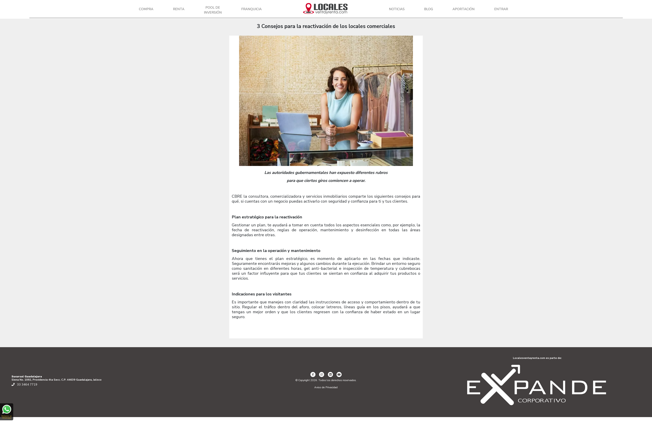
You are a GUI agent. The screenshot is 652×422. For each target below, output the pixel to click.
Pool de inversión (213, 10)
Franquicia (251, 9)
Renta (178, 9)
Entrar (501, 9)
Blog (428, 9)
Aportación (463, 9)
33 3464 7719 (26, 384)
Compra (146, 9)
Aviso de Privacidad (326, 387)
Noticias (397, 9)
